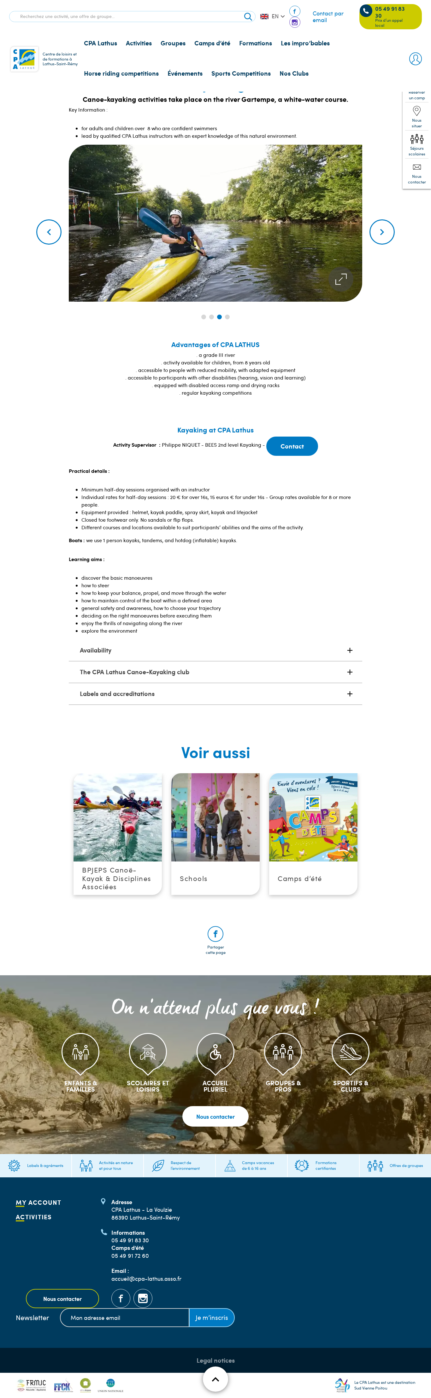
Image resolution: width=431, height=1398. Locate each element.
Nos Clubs (294, 73)
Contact (292, 446)
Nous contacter (215, 1116)
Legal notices (216, 1360)
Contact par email (328, 16)
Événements (185, 73)
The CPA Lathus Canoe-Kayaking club (134, 671)
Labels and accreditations (117, 693)
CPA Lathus (100, 42)
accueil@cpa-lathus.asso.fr (146, 1278)
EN (275, 16)
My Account (39, 1202)
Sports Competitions (241, 73)
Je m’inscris (212, 1317)
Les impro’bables (305, 42)
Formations (255, 42)
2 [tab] (211, 317)
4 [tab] (227, 317)
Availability (95, 650)
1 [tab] (203, 317)
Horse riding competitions (121, 73)
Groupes (173, 42)
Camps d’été (212, 42)
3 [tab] (219, 317)
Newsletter (32, 1317)
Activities (139, 42)
